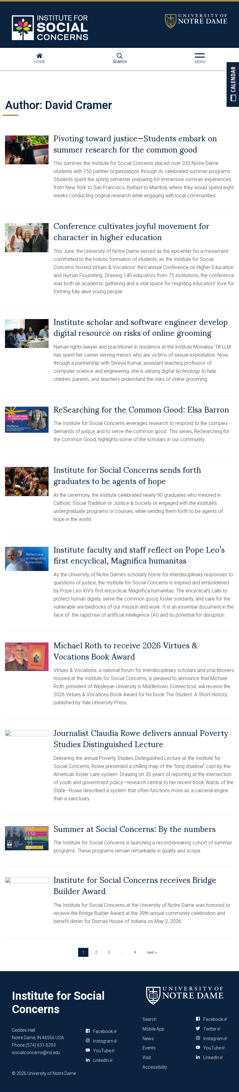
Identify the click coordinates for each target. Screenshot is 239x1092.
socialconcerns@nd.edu (36, 1052)
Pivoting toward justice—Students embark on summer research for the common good (135, 143)
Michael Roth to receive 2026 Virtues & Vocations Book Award (126, 650)
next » (152, 952)
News (148, 1038)
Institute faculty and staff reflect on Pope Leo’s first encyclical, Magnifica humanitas (139, 554)
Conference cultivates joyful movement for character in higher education (131, 231)
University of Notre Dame (196, 21)
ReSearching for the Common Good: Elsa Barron (141, 409)
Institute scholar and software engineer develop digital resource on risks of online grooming (141, 327)
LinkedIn (101, 1061)
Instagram (104, 1042)
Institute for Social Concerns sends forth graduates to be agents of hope (127, 474)
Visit (147, 1057)
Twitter (210, 1028)
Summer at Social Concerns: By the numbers (135, 828)
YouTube (102, 1052)
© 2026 (19, 1073)
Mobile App (153, 1028)
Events (149, 1047)
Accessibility (155, 1067)
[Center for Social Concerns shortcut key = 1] (51, 27)
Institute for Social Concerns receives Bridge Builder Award (135, 884)
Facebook (103, 1032)
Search (120, 62)
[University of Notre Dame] (185, 995)
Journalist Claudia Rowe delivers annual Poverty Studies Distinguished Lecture (141, 738)
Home (39, 62)
